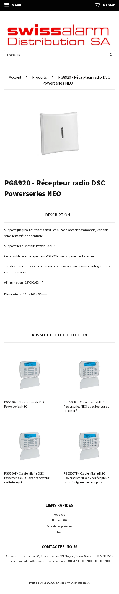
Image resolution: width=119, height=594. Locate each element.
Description (57, 215)
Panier (108, 4)
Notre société (59, 520)
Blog (59, 532)
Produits (39, 77)
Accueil (15, 77)
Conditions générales (59, 526)
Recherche (59, 514)
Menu (16, 4)
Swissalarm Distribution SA (72, 583)
